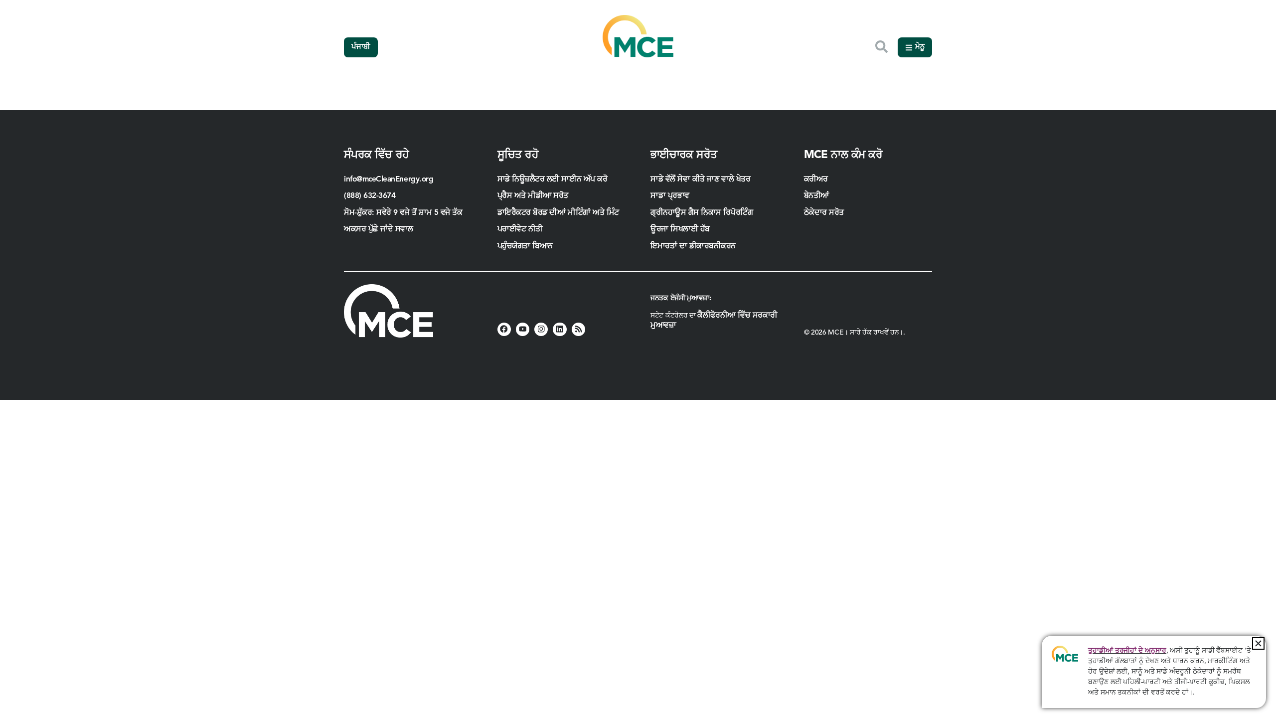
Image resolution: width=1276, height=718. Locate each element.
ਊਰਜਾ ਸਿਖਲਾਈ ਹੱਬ (680, 229)
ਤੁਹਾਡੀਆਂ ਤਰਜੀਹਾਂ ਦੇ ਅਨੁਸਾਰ (1127, 650)
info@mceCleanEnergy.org (388, 179)
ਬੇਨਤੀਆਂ (816, 196)
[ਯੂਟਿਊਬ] (522, 329)
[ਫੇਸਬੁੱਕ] (504, 329)
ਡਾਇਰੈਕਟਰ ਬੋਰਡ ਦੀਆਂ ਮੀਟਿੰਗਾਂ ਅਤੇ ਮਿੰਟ (558, 213)
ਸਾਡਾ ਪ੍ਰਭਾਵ (669, 196)
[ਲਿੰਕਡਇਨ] (559, 329)
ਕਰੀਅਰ (816, 179)
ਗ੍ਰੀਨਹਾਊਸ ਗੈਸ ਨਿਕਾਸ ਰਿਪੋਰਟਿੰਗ (701, 213)
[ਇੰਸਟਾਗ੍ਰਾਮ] (541, 329)
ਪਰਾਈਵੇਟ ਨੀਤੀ (520, 229)
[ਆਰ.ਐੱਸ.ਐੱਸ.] (578, 329)
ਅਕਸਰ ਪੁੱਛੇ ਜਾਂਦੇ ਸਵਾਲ (378, 229)
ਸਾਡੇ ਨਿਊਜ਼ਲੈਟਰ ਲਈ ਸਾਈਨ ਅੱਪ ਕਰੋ (552, 179)
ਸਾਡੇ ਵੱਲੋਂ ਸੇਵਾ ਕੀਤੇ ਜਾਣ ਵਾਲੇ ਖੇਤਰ (700, 179)
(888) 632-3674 (370, 196)
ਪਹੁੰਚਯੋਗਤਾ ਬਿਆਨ (525, 246)
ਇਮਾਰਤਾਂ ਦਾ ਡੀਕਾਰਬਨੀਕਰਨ (693, 246)
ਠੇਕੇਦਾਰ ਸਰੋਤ (825, 213)
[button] (1258, 643)
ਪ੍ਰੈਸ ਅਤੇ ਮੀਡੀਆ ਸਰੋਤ (533, 196)
